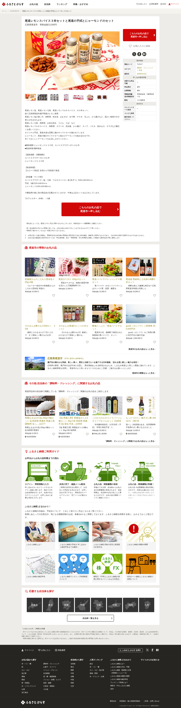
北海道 (34, 605)
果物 (23, 676)
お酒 (23, 689)
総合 (91, 664)
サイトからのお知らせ (150, 660)
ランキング (62, 4)
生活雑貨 (46, 673)
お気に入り (45, 650)
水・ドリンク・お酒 (97, 676)
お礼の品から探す (29, 660)
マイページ (29, 650)
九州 (146, 605)
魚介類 (24, 673)
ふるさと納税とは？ (34, 544)
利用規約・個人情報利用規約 (130, 701)
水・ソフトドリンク (29, 686)
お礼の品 (34, 4)
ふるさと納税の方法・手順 (119, 667)
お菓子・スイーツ (49, 667)
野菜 (23, 680)
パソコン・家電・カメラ (52, 680)
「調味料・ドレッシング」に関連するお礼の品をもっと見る (129, 441)
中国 (114, 605)
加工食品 (25, 692)
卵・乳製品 (26, 683)
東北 (50, 605)
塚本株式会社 (142, 74)
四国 (130, 605)
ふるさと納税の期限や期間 (137, 544)
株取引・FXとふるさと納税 (120, 686)
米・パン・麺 (26, 664)
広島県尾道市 (31, 25)
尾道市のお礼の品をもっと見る (141, 349)
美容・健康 (47, 683)
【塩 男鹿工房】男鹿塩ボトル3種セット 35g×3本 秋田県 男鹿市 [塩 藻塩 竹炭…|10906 (73, 421)
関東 (66, 605)
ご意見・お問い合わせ (151, 701)
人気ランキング (96, 660)
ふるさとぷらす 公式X (131, 650)
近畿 (98, 605)
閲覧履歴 (61, 650)
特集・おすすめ (80, 4)
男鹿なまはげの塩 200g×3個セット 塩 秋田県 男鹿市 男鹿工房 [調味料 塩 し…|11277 (40, 421)
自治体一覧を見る (90, 618)
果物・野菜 (94, 673)
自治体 (47, 4)
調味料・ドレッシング (145, 68)
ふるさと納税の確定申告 (35, 577)
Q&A (112, 689)
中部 (82, 605)
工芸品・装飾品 (48, 686)
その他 (45, 689)
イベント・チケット (50, 670)
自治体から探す (77, 660)
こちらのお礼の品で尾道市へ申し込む (139, 35)
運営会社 (113, 701)
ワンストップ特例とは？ (119, 682)
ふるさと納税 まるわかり (120, 660)
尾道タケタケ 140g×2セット (72, 279)
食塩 (140, 70)
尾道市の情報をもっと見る (143, 373)
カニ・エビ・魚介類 (97, 670)
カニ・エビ (26, 670)
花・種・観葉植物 (49, 676)
